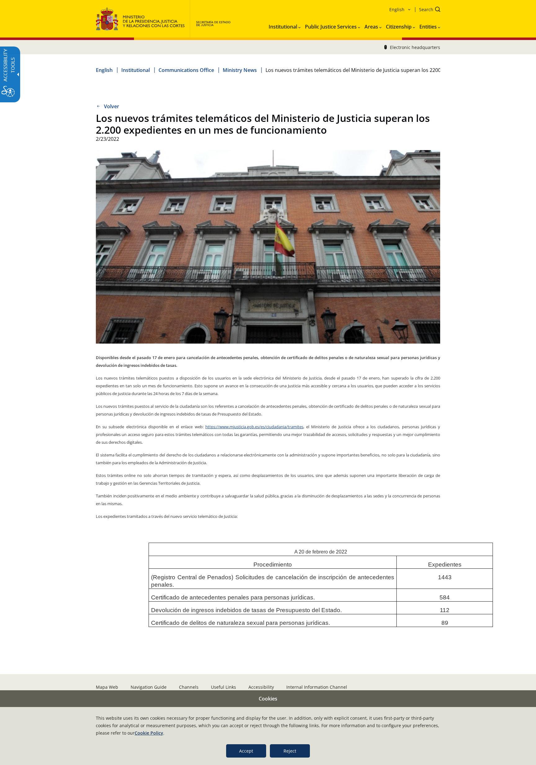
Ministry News (240, 70)
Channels (189, 687)
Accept (246, 751)
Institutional (135, 70)
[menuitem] (284, 25)
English (104, 70)
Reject (290, 751)
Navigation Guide (149, 687)
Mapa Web (107, 687)
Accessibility (261, 687)
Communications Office (186, 70)
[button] (427, 10)
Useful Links (223, 687)
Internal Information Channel (316, 687)
